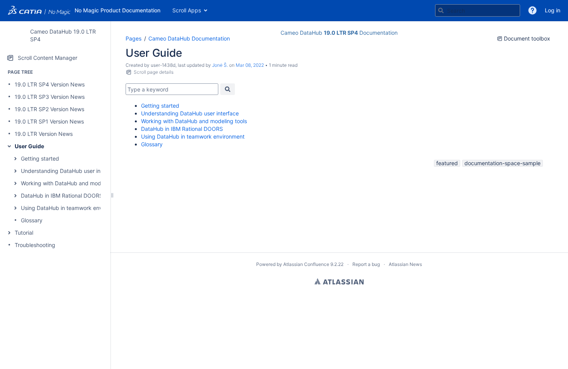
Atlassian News (405, 264)
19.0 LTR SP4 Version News (50, 84)
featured (447, 163)
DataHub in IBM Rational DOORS (62, 195)
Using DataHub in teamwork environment (72, 208)
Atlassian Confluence (306, 264)
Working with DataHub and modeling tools (74, 183)
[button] (532, 10)
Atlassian (339, 281)
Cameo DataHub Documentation (189, 38)
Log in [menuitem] (552, 10)
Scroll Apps (186, 10)
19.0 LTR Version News (44, 133)
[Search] (441, 10)
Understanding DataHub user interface (70, 171)
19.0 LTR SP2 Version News (49, 109)
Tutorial (24, 232)
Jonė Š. (220, 65)
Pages (133, 38)
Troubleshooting (35, 245)
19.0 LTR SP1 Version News (49, 121)
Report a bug (366, 264)
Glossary (32, 220)
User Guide (29, 146)
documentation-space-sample (502, 163)
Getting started (40, 158)
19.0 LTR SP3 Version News (50, 96)
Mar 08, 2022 (250, 65)
